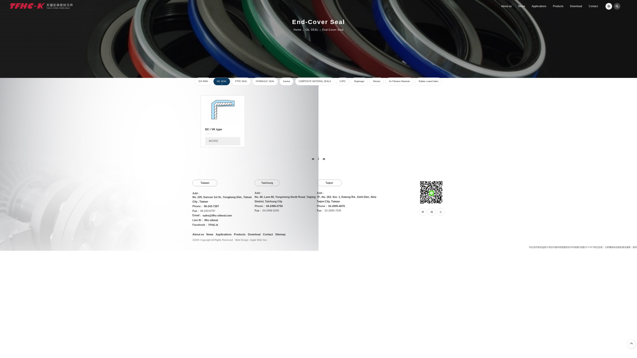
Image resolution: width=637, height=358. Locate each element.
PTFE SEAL (241, 81)
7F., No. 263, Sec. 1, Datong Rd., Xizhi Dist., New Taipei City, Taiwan (346, 199)
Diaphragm (359, 81)
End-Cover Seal (333, 29)
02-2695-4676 (336, 206)
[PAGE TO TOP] (631, 344)
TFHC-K (213, 225)
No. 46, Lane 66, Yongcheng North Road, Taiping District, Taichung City (285, 199)
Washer (376, 81)
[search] (617, 6)
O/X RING (203, 81)
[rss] (441, 212)
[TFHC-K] (41, 6)
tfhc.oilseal (211, 220)
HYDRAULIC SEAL (265, 81)
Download (254, 234)
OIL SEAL (311, 29)
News (209, 234)
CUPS (343, 81)
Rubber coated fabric (429, 81)
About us (198, 234)
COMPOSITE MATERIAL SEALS (315, 81)
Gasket (286, 81)
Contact (268, 234)
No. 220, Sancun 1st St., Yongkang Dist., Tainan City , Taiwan (222, 199)
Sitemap (280, 234)
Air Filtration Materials (399, 81)
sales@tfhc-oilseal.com (217, 215)
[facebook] (432, 212)
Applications (224, 234)
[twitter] (423, 212)
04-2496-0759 (274, 206)
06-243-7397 (211, 206)
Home (297, 29)
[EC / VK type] (223, 121)
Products (240, 234)
